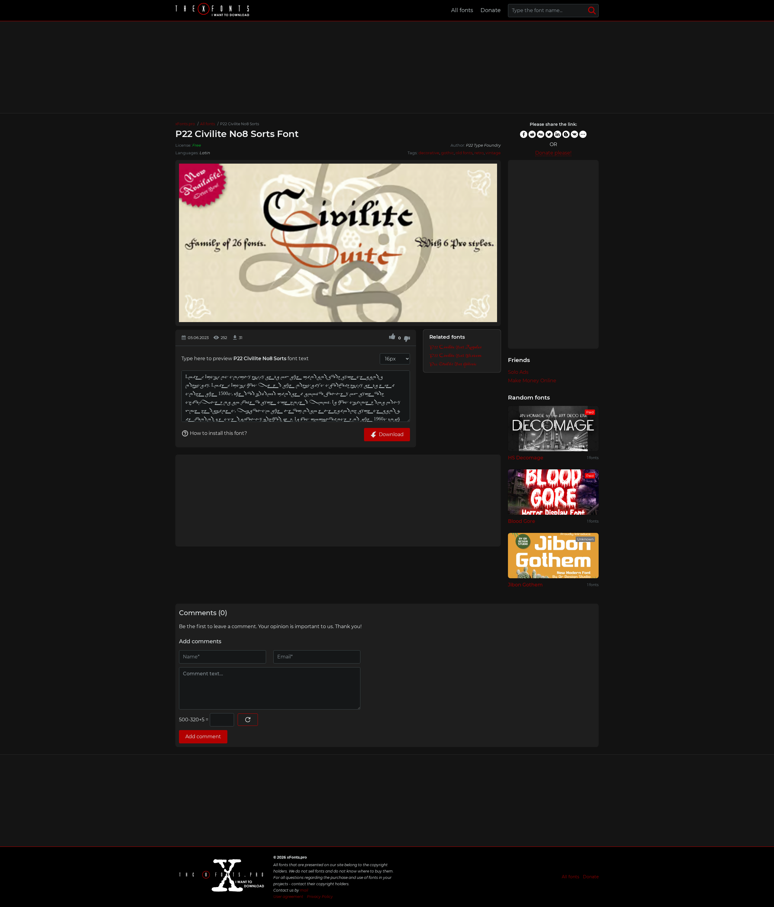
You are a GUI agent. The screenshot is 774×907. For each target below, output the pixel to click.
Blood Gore (521, 521)
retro (479, 152)
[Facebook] (523, 134)
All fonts (462, 10)
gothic (447, 152)
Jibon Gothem (525, 585)
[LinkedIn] (557, 134)
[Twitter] (549, 134)
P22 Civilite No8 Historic (452, 364)
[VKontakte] (574, 134)
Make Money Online (532, 380)
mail (304, 890)
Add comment (203, 736)
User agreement (288, 896)
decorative (428, 152)
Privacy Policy (320, 896)
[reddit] (532, 134)
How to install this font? (218, 433)
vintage (493, 152)
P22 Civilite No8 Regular (455, 347)
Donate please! (553, 153)
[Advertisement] (387, 67)
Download (391, 434)
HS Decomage (525, 458)
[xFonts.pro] (213, 10)
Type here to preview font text (245, 358)
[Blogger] (566, 134)
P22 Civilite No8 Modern (455, 356)
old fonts (464, 152)
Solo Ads (518, 372)
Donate (490, 10)
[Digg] (540, 134)
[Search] (592, 10)
